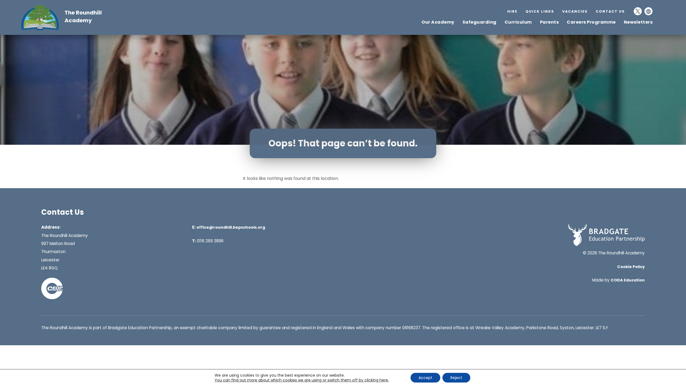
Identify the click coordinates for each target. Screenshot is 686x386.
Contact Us (610, 11)
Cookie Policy (631, 266)
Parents (549, 22)
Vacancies (575, 11)
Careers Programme (591, 22)
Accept (425, 377)
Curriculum (518, 22)
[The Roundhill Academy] (43, 29)
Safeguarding (480, 22)
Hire (512, 11)
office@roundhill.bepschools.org (230, 227)
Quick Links (539, 11)
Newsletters (638, 22)
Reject (456, 377)
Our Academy (438, 22)
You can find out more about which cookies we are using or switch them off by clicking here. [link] (302, 380)
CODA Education (628, 280)
